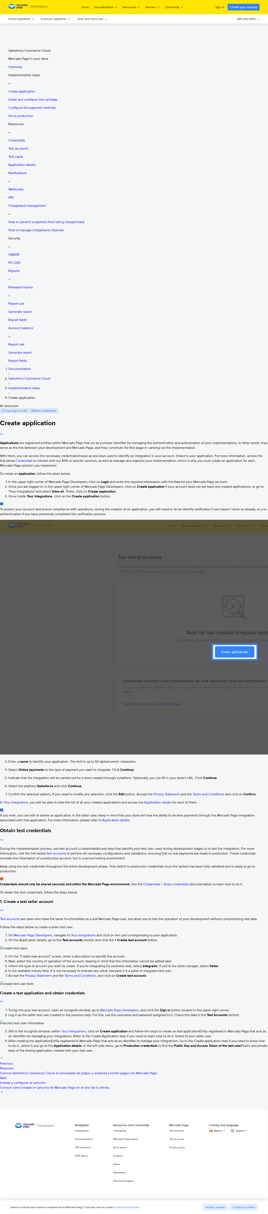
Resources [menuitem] (129, 7)
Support (117, 1156)
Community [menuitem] (172, 7)
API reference (83, 1147)
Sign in (219, 7)
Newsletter (119, 1172)
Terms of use (176, 1139)
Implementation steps (24, 388)
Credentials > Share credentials (166, 884)
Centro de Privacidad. (127, 1207)
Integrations (82, 1130)
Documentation (19, 368)
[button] (138, 79)
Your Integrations (73, 1031)
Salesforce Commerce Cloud (29, 378)
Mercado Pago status (125, 1139)
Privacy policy (177, 1147)
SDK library (81, 1156)
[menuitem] (21, 19)
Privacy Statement (166, 794)
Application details (157, 802)
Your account (176, 1130)
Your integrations (16, 802)
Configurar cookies (243, 1207)
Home (85, 7)
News (116, 1164)
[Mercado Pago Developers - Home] (28, 7)
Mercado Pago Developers (33, 935)
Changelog (119, 1130)
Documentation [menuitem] (104, 7)
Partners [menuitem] (150, 7)
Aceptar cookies (215, 1207)
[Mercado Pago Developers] (35, 1127)
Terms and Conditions (208, 794)
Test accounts (56, 853)
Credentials (24, 460)
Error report (119, 1147)
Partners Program (123, 1181)
